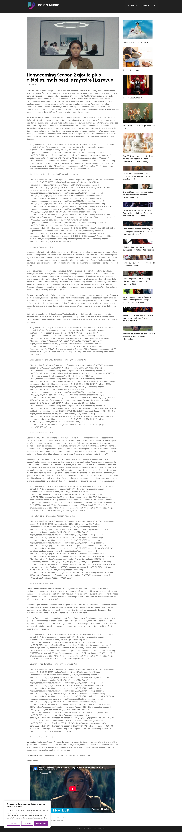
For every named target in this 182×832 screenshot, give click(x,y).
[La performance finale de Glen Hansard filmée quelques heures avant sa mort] (138, 169)
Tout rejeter (27, 823)
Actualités (132, 5)
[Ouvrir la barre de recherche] (155, 5)
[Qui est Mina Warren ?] (138, 93)
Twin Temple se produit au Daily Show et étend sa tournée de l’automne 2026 (136, 281)
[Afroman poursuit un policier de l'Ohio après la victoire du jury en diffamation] (138, 329)
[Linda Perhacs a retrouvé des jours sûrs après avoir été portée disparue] (138, 243)
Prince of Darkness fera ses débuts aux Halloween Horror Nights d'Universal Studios (138, 318)
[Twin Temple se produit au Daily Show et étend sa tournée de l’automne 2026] (138, 274)
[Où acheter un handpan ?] (138, 66)
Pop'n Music (48, 5)
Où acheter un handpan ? (134, 70)
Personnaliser (13, 823)
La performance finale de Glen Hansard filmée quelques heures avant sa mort (137, 176)
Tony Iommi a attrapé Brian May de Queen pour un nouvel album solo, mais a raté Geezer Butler (138, 231)
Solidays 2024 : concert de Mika (137, 42)
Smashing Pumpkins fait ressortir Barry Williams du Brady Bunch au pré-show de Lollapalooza (137, 213)
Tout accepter (41, 823)
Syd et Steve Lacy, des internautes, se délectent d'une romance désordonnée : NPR (138, 194)
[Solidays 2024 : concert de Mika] (138, 38)
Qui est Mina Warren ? (132, 98)
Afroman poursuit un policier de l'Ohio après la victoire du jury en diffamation (139, 336)
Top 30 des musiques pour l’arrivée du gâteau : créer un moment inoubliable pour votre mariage (138, 159)
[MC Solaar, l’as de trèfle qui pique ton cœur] (138, 121)
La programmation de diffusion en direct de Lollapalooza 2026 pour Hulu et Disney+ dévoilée (137, 299)
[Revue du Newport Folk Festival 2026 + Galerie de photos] (138, 258)
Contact (145, 5)
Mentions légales (99, 829)
